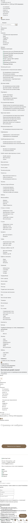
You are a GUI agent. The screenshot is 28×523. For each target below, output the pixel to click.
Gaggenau (5, 38)
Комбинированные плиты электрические (14, 143)
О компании (6, 7)
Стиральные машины (8, 188)
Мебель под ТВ (7, 253)
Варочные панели (5, 112)
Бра (2, 294)
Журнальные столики (8, 212)
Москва (3, 1)
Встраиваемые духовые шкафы (11, 86)
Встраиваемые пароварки (10, 98)
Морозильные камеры (9, 74)
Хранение (3, 265)
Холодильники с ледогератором (11, 79)
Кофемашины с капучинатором (11, 134)
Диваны (5, 200)
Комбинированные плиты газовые (12, 141)
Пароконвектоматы (8, 99)
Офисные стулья (7, 227)
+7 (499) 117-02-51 (10, 462)
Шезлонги (5, 202)
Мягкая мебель (5, 197)
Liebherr (5, 39)
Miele (4, 36)
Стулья (2, 221)
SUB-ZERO (6, 352)
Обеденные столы (7, 210)
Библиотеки (6, 268)
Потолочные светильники (7, 292)
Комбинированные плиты (7, 139)
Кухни (2, 305)
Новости (5, 10)
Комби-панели (7, 156)
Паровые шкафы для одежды (10, 192)
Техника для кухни (5, 67)
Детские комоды (7, 250)
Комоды (5, 252)
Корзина (3, 32)
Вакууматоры (4, 162)
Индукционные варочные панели (11, 117)
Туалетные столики (8, 217)
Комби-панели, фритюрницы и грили (10, 153)
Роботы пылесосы (7, 177)
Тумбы (2, 239)
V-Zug (4, 354)
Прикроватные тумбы (9, 241)
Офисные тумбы (7, 243)
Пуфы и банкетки (7, 205)
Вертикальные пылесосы (9, 175)
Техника (3, 181)
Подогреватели (5, 164)
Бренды (3, 325)
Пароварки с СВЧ (8, 96)
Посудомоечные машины (7, 102)
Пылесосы (3, 173)
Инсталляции (4, 303)
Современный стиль (8, 311)
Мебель (3, 194)
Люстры (3, 286)
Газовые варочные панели (10, 120)
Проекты (5, 15)
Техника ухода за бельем (7, 184)
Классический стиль (8, 313)
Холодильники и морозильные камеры (11, 69)
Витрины (5, 262)
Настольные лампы (6, 297)
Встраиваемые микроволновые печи (12, 129)
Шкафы (5, 273)
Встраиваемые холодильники (11, 72)
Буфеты (5, 261)
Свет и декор (4, 278)
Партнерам (6, 11)
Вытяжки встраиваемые (9, 149)
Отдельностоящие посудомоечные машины (14, 106)
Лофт (4, 316)
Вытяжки (3, 146)
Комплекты (4, 322)
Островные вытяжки (8, 150)
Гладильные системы (8, 190)
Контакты (5, 13)
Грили (4, 159)
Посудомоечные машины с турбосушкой (13, 110)
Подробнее (4, 373)
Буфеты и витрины (6, 256)
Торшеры (3, 300)
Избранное (4, 27)
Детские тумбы (7, 245)
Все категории (7, 80)
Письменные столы (8, 214)
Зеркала (3, 284)
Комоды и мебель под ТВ (7, 247)
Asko (4, 339)
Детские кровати (7, 234)
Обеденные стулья (8, 224)
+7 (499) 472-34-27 (6, 2)
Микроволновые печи (6, 126)
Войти (2, 29)
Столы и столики (5, 208)
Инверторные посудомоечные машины (13, 105)
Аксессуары (4, 167)
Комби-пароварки (8, 94)
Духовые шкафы (5, 83)
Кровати (3, 232)
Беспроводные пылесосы (9, 179)
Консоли (5, 215)
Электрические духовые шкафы (11, 89)
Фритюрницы (6, 157)
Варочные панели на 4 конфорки (11, 122)
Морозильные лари (8, 77)
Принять (22, 516)
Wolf (4, 356)
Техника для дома (5, 170)
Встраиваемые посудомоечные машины (13, 108)
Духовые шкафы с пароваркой (11, 87)
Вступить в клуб (5, 504)
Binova (5, 41)
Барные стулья (7, 226)
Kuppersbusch (6, 342)
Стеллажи (5, 269)
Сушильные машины (8, 187)
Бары (4, 259)
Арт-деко (5, 314)
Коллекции (6, 42)
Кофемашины (4, 132)
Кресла (5, 203)
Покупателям (6, 8)
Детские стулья (7, 229)
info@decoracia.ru (8, 463)
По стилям (3, 308)
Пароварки (4, 92)
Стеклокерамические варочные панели (13, 115)
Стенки (5, 271)
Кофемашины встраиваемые (10, 136)
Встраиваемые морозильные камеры (13, 75)
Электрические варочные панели (12, 118)
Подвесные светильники (7, 289)
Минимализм (6, 317)
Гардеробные (4, 275)
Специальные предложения (10, 34)
